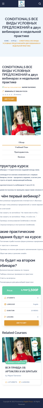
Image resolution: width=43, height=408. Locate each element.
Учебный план (21, 147)
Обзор (21, 142)
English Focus (28, 402)
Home (6, 41)
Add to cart (9, 99)
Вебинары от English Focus (16, 91)
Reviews (21, 157)
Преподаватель (21, 152)
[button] (40, 3)
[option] (21, 361)
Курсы (13, 41)
